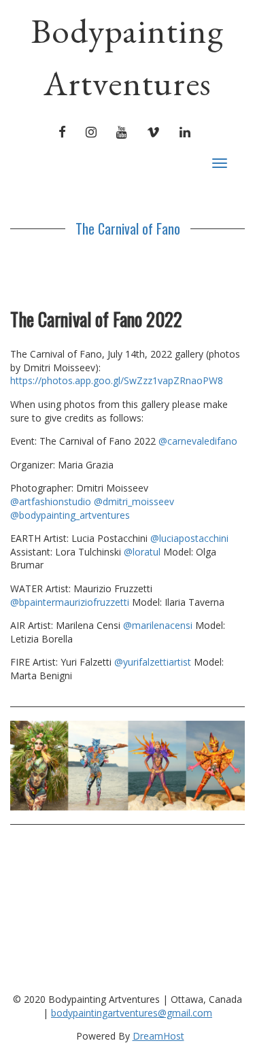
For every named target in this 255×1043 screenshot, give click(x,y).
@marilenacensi (159, 625)
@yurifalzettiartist (154, 661)
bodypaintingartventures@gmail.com (131, 1012)
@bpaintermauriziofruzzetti (71, 602)
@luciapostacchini (189, 538)
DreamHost (158, 1035)
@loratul (143, 551)
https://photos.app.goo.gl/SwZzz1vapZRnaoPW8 (116, 380)
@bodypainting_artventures (70, 515)
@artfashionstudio (50, 501)
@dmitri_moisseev (134, 501)
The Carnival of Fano (127, 228)
